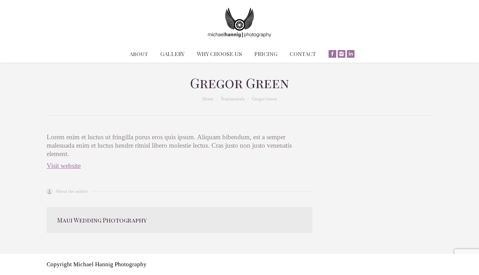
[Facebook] (332, 54)
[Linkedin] (351, 54)
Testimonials (233, 98)
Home (208, 98)
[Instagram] (341, 54)
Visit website (64, 165)
